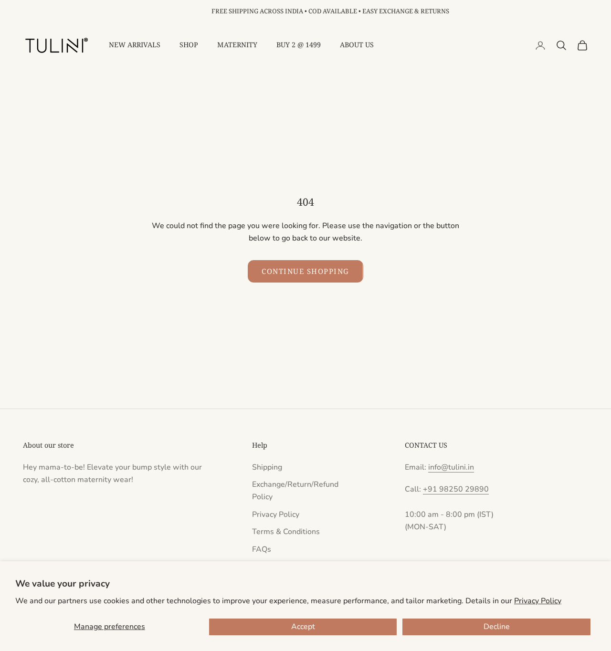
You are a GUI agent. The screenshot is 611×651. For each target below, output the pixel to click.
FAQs (261, 549)
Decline (497, 626)
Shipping (267, 467)
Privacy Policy (537, 601)
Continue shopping (305, 271)
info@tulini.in (451, 467)
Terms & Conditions (286, 531)
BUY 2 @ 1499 (298, 44)
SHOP (188, 44)
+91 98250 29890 (456, 489)
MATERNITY (237, 44)
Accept (303, 626)
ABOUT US (357, 44)
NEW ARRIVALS (134, 44)
